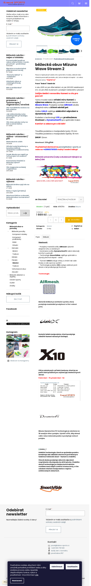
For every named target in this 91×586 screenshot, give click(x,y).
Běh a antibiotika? (14, 88)
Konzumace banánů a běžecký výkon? (15, 161)
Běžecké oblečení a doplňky (17, 276)
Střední (15, 245)
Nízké (14, 242)
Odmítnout (56, 566)
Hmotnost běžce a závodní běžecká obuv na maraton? (18, 196)
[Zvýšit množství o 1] (61, 220)
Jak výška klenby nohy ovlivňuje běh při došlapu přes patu (17, 115)
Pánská (14, 260)
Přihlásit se (13, 44)
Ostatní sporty (15, 280)
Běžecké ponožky (18, 231)
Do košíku (75, 220)
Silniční (15, 251)
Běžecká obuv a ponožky (16, 227)
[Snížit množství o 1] (50, 220)
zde (36, 575)
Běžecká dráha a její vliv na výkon (17, 185)
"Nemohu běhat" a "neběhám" (14, 76)
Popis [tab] (38, 237)
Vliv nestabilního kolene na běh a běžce (17, 108)
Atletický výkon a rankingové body (13, 82)
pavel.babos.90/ (57, 553)
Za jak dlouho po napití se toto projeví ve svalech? (17, 155)
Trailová (15, 254)
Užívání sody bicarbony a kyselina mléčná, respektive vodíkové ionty (17, 148)
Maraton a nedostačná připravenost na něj (16, 69)
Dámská (15, 248)
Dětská (14, 257)
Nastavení (17, 580)
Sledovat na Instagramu (19, 361)
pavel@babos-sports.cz (70, 147)
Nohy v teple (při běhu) (16, 191)
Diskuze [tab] (46, 237)
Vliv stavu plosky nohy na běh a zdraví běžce (17, 123)
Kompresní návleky (19, 234)
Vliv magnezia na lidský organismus (16, 168)
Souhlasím (72, 566)
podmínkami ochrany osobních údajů (15, 37)
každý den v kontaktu (59, 551)
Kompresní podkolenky (16, 238)
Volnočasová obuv (19, 269)
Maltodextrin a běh (14, 142)
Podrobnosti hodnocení (64, 59)
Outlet (12, 283)
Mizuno (78, 207)
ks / (18, 299)
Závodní (15, 272)
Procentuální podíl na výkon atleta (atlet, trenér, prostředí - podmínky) (17, 62)
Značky (12, 286)
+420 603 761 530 (57, 548)
